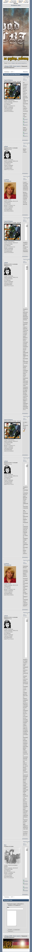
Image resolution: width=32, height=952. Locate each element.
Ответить (25, 71)
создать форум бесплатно (23, 939)
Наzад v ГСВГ (8, 66)
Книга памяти (16, 66)
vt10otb (6, 146)
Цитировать (25, 140)
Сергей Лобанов (8, 80)
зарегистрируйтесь (22, 63)
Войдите (13, 63)
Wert (5, 845)
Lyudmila (6, 179)
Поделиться (25, 76)
